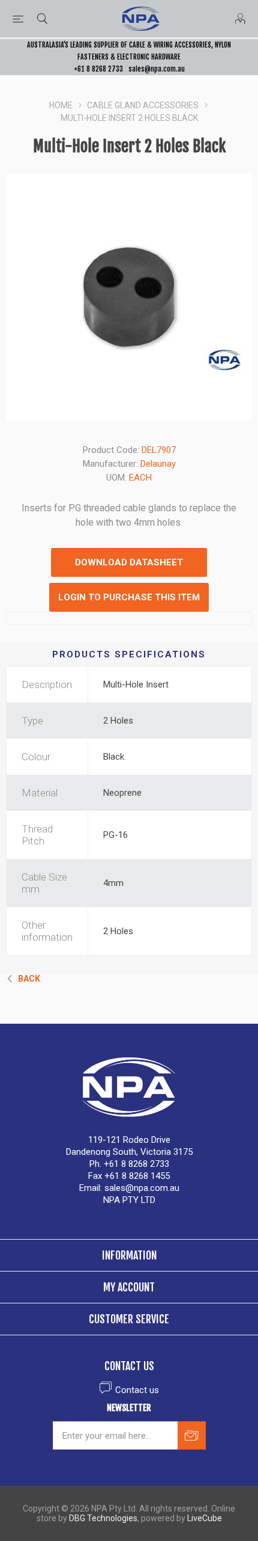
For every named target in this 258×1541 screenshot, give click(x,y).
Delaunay (158, 463)
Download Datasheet (129, 562)
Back (29, 978)
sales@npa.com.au (156, 68)
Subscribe (192, 1435)
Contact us (137, 1390)
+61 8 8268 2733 (98, 68)
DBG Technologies (103, 1518)
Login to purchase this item (129, 597)
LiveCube (204, 1518)
